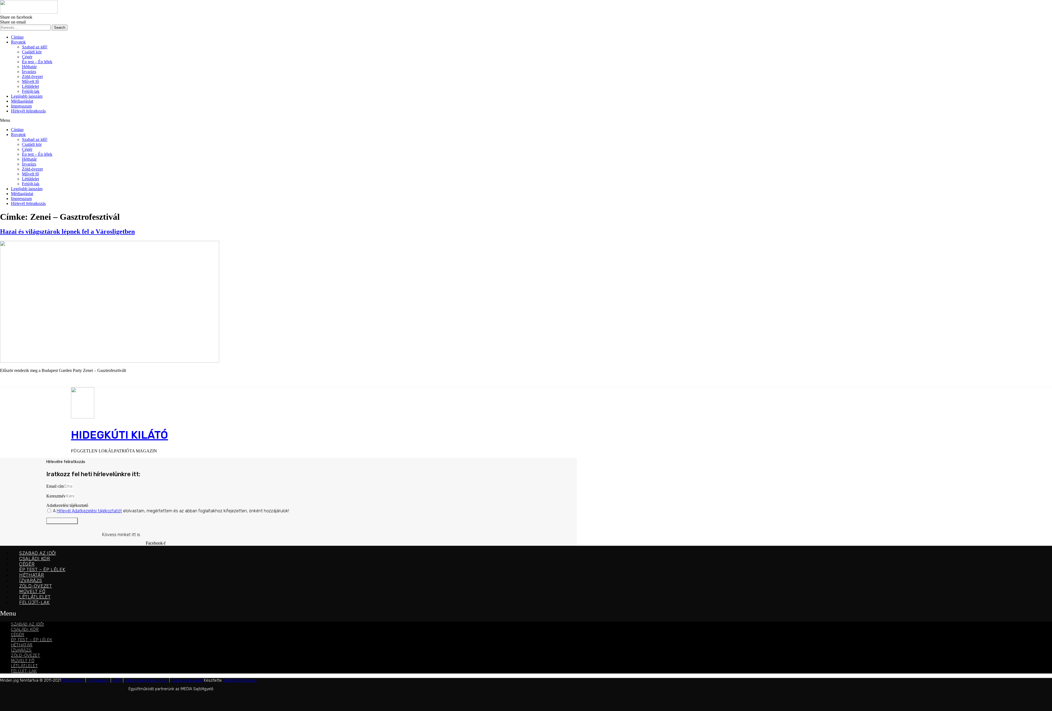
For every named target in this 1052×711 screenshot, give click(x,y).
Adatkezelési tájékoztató (67, 505)
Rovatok (18, 42)
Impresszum (21, 106)
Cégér (27, 56)
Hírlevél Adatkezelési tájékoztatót (89, 510)
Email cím (55, 486)
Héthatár (29, 66)
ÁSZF (117, 680)
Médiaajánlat (22, 101)
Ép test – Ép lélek (37, 61)
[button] (526, 120)
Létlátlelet (30, 86)
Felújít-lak (30, 91)
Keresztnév (56, 496)
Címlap (17, 37)
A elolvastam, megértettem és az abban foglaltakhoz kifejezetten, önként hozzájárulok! (171, 510)
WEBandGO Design (240, 680)
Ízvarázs (29, 71)
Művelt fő (30, 81)
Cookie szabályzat (187, 680)
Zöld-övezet (32, 76)
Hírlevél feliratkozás (28, 111)
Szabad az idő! (34, 47)
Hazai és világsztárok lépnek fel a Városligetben (67, 231)
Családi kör (32, 52)
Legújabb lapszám (26, 96)
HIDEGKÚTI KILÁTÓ (119, 435)
